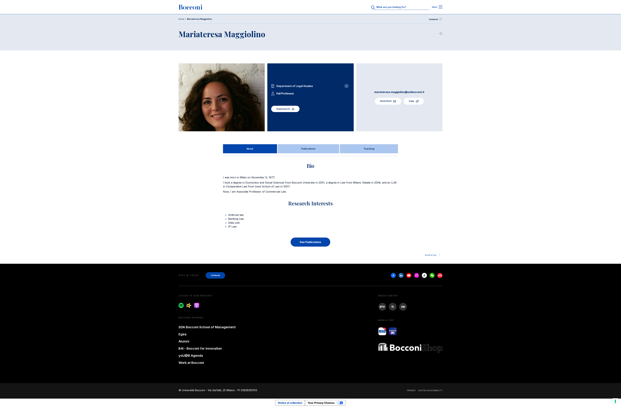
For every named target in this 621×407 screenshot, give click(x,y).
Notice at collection (290, 402)
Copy (411, 101)
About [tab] (250, 148)
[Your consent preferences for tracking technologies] (615, 401)
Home (181, 19)
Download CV (283, 109)
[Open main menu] (440, 7)
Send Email (386, 101)
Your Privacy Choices (321, 402)
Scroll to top (430, 255)
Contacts (433, 19)
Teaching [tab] (369, 148)
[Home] (190, 7)
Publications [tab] (308, 148)
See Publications (310, 242)
